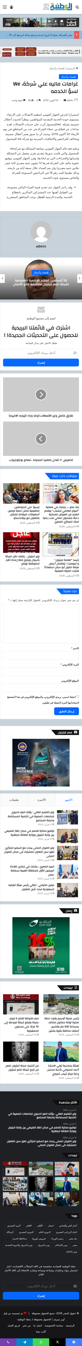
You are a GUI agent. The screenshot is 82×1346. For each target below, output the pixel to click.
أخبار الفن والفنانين (68, 1225)
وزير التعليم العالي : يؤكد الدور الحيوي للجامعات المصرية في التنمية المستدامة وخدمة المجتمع (31, 816)
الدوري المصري (26, 1232)
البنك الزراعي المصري (66, 1232)
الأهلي (40, 1225)
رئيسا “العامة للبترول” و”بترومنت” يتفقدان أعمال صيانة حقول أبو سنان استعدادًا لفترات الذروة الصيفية (61, 565)
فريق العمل (14, 1325)
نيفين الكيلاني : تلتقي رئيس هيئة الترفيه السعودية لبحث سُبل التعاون (31, 887)
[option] (41, 278)
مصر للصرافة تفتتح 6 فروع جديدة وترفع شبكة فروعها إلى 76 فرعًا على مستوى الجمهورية (21, 1024)
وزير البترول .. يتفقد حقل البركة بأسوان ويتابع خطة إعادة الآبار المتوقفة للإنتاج (22, 560)
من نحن (27, 1325)
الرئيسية (71, 68)
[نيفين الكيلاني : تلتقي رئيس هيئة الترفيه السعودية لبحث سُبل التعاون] (67, 890)
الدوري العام (45, 1232)
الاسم (75, 648)
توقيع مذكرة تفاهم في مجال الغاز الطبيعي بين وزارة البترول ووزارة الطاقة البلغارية (29, 833)
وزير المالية (71, 1251)
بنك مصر (73, 1238)
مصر (75, 1245)
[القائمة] (5, 8)
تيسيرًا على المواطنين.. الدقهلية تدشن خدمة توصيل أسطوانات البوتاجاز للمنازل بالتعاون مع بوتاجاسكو (23, 513)
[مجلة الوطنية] (57, 7)
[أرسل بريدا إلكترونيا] (65, 100)
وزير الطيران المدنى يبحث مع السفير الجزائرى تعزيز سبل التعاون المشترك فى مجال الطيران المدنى (29, 852)
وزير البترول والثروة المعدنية (18, 1245)
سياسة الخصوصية (54, 1325)
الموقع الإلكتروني (70, 680)
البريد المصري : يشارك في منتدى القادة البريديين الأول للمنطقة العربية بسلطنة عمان (32, 870)
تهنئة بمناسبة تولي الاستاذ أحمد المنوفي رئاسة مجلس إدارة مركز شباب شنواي (63, 1069)
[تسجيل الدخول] (11, 8)
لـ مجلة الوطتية (25, 1319)
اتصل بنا (37, 1325)
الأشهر (68, 800)
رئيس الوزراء (57, 1238)
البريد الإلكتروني (69, 664)
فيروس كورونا (39, 1238)
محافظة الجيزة (19, 1238)
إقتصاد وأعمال (56, 68)
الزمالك (10, 1232)
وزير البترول (44, 1245)
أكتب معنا (41, 1331)
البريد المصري (14, 1225)
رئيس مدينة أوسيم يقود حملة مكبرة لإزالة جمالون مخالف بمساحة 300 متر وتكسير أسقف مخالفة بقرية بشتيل (61, 1024)
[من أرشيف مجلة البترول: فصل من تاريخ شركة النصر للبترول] (21, 1052)
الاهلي (29, 1225)
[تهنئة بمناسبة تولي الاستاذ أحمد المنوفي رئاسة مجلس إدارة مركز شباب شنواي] (61, 1052)
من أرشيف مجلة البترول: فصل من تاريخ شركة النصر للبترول (22, 1067)
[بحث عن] (77, 8)
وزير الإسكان (61, 1245)
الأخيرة (42, 800)
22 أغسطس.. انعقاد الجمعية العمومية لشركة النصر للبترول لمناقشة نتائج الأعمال (41, 282)
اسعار (51, 1225)
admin (70, 100)
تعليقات (14, 800)
